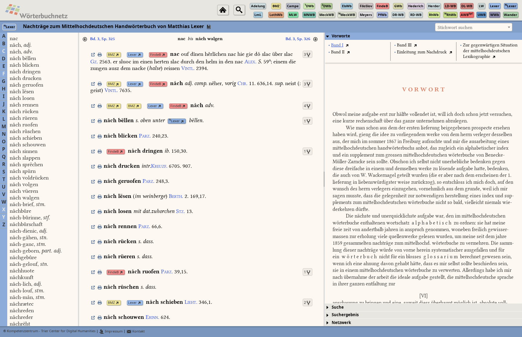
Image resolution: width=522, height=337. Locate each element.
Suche (338, 307)
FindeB (155, 54)
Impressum (113, 331)
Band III (404, 45)
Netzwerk (341, 323)
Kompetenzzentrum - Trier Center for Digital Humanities (51, 331)
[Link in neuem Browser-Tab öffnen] (117, 54)
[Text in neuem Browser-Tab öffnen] (347, 45)
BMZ (111, 54)
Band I (337, 45)
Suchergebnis (345, 315)
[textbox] (473, 27)
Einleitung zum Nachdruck (422, 52)
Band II (337, 52)
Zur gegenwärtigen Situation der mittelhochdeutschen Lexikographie (490, 51)
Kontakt (138, 331)
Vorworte (341, 36)
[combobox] (473, 27)
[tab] (423, 36)
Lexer (132, 54)
